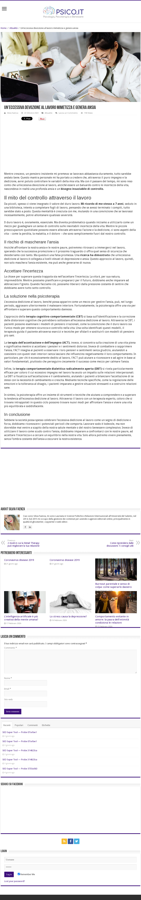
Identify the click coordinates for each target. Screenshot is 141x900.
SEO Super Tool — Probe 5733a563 (19, 768)
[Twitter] (76, 841)
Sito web (8, 699)
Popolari (19, 725)
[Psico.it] (70, 11)
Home (4, 28)
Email (7, 689)
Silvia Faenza (12, 113)
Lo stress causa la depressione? (68, 616)
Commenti (33, 725)
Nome (8, 678)
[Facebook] (70, 841)
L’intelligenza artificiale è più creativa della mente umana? (21, 618)
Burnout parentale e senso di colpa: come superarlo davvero (113, 585)
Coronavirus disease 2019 (19, 560)
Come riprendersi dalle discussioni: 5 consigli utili (120, 543)
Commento (10, 648)
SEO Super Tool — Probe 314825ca (19, 750)
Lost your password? (14, 881)
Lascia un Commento (68, 113)
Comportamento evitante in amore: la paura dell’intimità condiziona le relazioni (112, 619)
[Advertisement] (70, 148)
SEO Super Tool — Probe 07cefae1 (19, 732)
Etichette (46, 725)
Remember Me (27, 874)
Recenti (6, 725)
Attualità (13, 28)
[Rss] (64, 841)
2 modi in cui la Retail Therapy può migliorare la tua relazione (23, 543)
